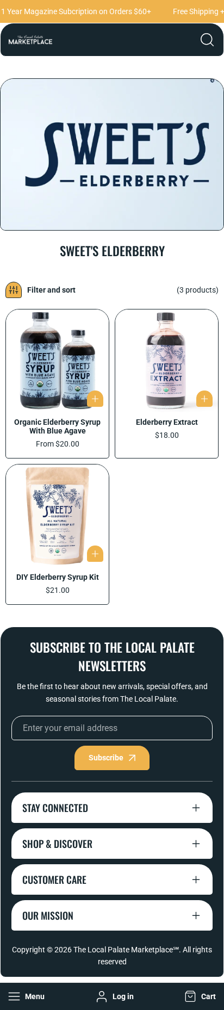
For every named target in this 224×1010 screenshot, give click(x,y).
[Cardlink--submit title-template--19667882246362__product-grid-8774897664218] (57, 515)
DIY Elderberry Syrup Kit (57, 577)
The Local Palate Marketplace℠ (126, 949)
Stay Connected (55, 808)
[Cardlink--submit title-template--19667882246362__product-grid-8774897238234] (166, 360)
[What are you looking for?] (207, 40)
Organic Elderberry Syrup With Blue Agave (57, 426)
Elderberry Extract (167, 422)
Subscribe (106, 757)
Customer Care (54, 879)
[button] (199, 996)
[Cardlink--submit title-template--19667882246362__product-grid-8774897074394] (57, 360)
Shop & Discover (57, 843)
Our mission (47, 915)
